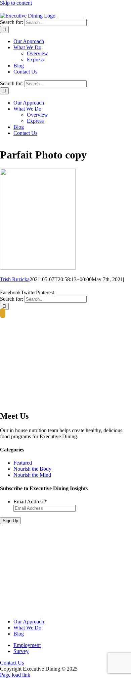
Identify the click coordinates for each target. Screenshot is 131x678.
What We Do (27, 627)
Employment (27, 645)
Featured (22, 463)
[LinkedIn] (2, 313)
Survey (21, 651)
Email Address (30, 501)
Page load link (15, 675)
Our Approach (28, 621)
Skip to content (16, 3)
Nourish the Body (32, 469)
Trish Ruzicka (15, 279)
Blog (18, 634)
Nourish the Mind (32, 475)
